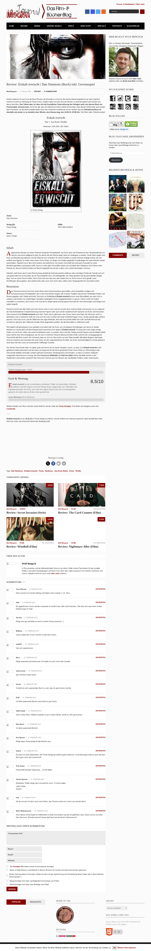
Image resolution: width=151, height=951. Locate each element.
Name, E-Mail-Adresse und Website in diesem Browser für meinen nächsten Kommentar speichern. (48, 870)
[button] (48, 463)
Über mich (140, 4)
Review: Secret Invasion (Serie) (26, 512)
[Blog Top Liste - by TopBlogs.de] (71, 936)
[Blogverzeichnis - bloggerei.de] (61, 936)
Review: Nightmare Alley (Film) (78, 546)
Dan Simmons (17, 471)
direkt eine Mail (129, 81)
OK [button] (114, 948)
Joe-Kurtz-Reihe (61, 471)
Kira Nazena (20, 737)
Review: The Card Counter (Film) (79, 512)
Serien (37, 26)
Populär (16, 902)
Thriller (78, 471)
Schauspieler (133, 26)
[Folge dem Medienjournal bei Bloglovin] (119, 130)
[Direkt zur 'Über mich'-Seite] (123, 76)
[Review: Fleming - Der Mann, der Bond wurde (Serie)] (117, 184)
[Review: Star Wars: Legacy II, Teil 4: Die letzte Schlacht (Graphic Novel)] (136, 240)
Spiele (71, 26)
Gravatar (16, 866)
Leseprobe (10, 409)
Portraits (117, 26)
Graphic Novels (54, 26)
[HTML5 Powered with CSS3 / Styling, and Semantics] (115, 935)
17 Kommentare (50, 91)
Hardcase (49, 471)
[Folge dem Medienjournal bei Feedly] (131, 126)
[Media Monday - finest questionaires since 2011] (65, 923)
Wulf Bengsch (11, 91)
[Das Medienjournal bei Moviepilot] (136, 101)
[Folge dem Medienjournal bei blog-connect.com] (116, 126)
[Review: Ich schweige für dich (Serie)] (136, 184)
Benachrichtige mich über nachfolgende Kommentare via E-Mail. (34, 881)
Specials (102, 26)
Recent (135, 255)
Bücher (24, 26)
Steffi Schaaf (20, 711)
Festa (41, 471)
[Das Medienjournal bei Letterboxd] (112, 110)
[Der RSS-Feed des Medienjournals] (128, 110)
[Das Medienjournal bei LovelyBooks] (120, 110)
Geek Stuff (85, 26)
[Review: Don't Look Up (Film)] (136, 203)
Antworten (100, 589)
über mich (137, 79)
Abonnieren (115, 160)
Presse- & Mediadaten (126, 4)
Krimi (71, 471)
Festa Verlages (65, 406)
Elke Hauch (20, 724)
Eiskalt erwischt (30, 471)
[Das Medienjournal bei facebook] (112, 101)
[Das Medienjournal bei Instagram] (120, 101)
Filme (11, 26)
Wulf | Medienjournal (23, 811)
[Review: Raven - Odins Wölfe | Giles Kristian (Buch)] (117, 221)
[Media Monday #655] (117, 240)
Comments (118, 255)
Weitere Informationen (127, 948)
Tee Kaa (19, 618)
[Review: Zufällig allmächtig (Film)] (117, 203)
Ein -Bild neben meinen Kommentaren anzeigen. (32, 866)
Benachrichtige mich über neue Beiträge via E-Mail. (29, 884)
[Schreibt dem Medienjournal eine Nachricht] (136, 110)
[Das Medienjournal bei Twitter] (128, 101)
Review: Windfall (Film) (21, 546)
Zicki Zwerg (20, 766)
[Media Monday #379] (136, 221)
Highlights (35, 902)
